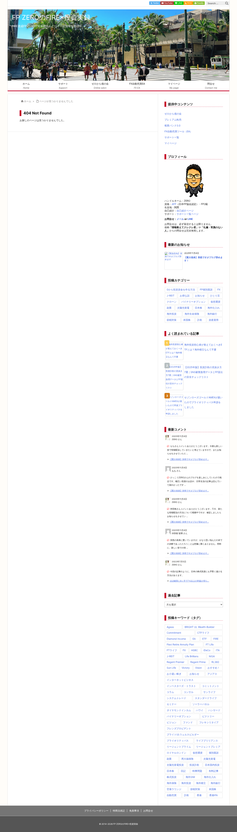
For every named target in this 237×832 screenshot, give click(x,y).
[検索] (226, 3)
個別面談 (214, 752)
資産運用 (213, 319)
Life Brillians (191, 656)
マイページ (170, 143)
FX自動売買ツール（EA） (178, 131)
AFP (174, 204)
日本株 (198, 307)
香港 (199, 795)
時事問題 (197, 770)
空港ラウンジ (174, 789)
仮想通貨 (215, 301)
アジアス (212, 673)
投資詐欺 (194, 764)
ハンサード (214, 710)
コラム (170, 692)
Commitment (174, 632)
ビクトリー (208, 716)
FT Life (210, 644)
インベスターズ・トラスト (181, 685)
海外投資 (171, 313)
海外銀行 (212, 313)
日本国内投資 (212, 764)
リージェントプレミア (208, 746)
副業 (169, 307)
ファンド (188, 722)
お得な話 (184, 295)
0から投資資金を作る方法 (181, 289)
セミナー (171, 704)
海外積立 (201, 783)
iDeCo (207, 650)
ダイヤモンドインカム (179, 710)
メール (180, 218)
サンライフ (209, 692)
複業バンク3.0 (172, 125)
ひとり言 (215, 295)
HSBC (194, 650)
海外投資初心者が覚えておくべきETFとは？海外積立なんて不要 (203, 347)
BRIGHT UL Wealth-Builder (199, 626)
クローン (171, 301)
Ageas (170, 626)
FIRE (215, 638)
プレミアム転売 (172, 119)
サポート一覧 (171, 137)
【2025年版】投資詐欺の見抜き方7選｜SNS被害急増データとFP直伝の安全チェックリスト (203, 372)
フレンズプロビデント (179, 728)
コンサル (188, 692)
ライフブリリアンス (207, 740)
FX (218, 289)
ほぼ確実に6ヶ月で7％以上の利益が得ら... (189, 581)
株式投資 (171, 776)
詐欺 (199, 319)
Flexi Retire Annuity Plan (180, 644)
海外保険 (171, 783)
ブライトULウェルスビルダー (183, 734)
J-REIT (170, 295)
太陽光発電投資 (175, 764)
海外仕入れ (214, 307)
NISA (212, 656)
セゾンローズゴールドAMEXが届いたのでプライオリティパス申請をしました (203, 402)
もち (174, 470)
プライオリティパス (178, 740)
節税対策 (171, 319)
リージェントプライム (179, 746)
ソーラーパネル (200, 704)
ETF (204, 638)
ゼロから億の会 (172, 113)
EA (194, 638)
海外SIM (190, 776)
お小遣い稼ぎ (174, 673)
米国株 (187, 319)
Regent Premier (175, 662)
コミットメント (210, 685)
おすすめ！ (214, 667)
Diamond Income (176, 638)
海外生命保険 (192, 313)
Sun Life (171, 667)
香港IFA (213, 795)
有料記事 (213, 770)
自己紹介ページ (185, 210)
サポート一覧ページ (187, 213)
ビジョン (171, 722)
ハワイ (199, 710)
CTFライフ (203, 632)
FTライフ (172, 650)
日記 (183, 770)
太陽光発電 (183, 307)
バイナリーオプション (193, 301)
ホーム (27, 101)
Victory (186, 667)
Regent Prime (198, 662)
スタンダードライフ (206, 698)
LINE (190, 218)
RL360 (215, 662)
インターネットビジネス (180, 679)
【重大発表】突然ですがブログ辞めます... (189, 459)
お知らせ (200, 295)
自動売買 (171, 795)
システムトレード (176, 698)
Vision (198, 667)
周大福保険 (187, 758)
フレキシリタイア (209, 722)
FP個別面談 (206, 289)
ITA (217, 650)
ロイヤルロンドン (176, 752)
